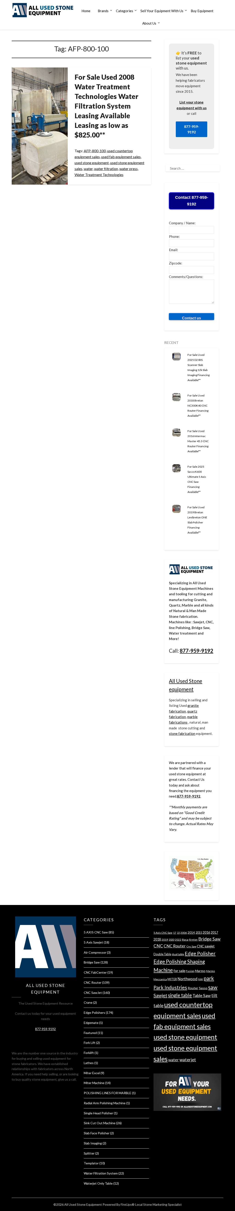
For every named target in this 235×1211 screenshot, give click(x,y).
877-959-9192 (191, 129)
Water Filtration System (101, 1173)
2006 (183, 932)
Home (85, 11)
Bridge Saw (92, 962)
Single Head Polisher (98, 1113)
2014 (191, 932)
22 (178, 932)
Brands (103, 11)
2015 (199, 932)
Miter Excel (92, 1073)
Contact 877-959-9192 (191, 200)
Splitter (89, 1153)
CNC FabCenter (95, 972)
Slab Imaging (93, 1143)
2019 (165, 939)
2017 (214, 932)
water (88, 168)
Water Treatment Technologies (99, 174)
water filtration (106, 168)
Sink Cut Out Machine (99, 1123)
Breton (193, 939)
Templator (91, 1163)
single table (180, 995)
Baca (185, 939)
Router (193, 988)
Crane (88, 1002)
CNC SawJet (93, 993)
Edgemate (91, 1023)
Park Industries (170, 987)
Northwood (187, 979)
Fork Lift (89, 1043)
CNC (158, 945)
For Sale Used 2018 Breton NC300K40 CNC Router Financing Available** (197, 405)
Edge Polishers (94, 1012)
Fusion (190, 971)
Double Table (162, 954)
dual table (178, 954)
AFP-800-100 (95, 151)
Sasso (203, 988)
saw (212, 987)
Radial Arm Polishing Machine (105, 1103)
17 (174, 932)
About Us (149, 23)
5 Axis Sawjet (93, 942)
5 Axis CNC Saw (163, 932)
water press (128, 168)
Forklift (89, 1053)
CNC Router (92, 982)
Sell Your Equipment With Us (161, 11)
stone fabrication (182, 733)
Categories (124, 11)
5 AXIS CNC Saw (96, 932)
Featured (90, 1033)
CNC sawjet (206, 946)
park (209, 978)
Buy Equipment (202, 11)
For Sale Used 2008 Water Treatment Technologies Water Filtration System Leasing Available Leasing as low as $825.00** (106, 106)
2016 (206, 932)
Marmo (200, 971)
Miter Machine (94, 1083)
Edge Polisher (200, 953)
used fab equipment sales (121, 157)
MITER (172, 979)
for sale (179, 970)
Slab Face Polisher (96, 1133)
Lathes (89, 1063)
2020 (171, 939)
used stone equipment (92, 162)
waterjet (187, 1059)
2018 (157, 939)
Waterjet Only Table (98, 1183)
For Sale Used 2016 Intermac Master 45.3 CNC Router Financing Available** (198, 441)
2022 (178, 939)
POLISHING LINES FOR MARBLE (107, 1093)
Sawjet (160, 995)
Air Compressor (95, 952)
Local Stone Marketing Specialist (158, 1204)
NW (200, 979)
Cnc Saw (191, 946)
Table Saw (202, 995)
